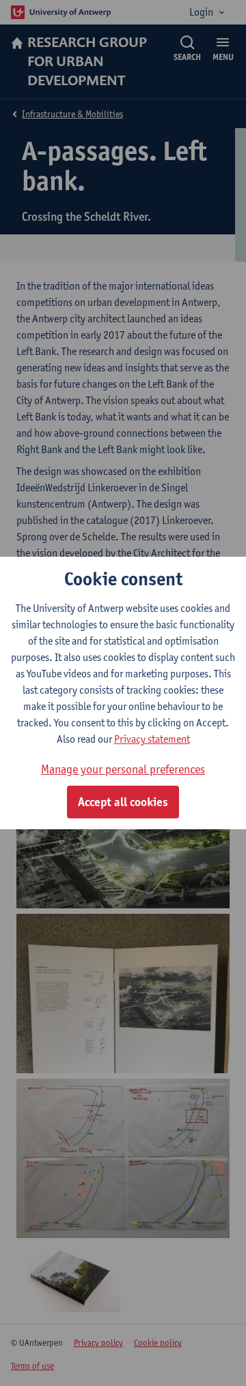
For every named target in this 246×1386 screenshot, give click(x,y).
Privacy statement (152, 739)
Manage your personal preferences (123, 769)
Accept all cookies (123, 802)
